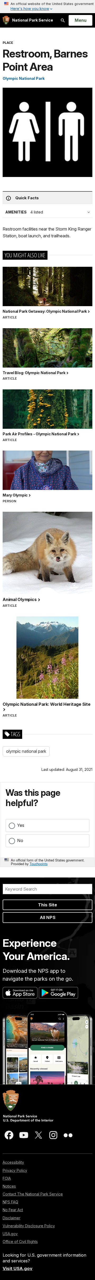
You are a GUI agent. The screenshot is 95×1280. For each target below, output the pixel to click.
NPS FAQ (10, 1202)
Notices (9, 1186)
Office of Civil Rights (20, 1241)
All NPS (47, 917)
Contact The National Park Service (33, 1194)
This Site (47, 904)
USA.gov (10, 1233)
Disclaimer (11, 1218)
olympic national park (26, 751)
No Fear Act (13, 1210)
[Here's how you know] (47, 6)
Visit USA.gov (17, 1268)
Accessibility (13, 1162)
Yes (20, 825)
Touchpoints (39, 863)
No (20, 840)
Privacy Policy (15, 1170)
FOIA (7, 1178)
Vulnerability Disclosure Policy (29, 1226)
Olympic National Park (24, 78)
